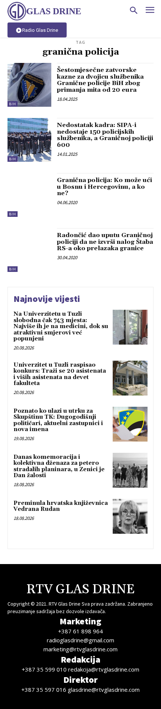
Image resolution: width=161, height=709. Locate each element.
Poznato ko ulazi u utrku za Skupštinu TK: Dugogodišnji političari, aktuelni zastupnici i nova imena (58, 420)
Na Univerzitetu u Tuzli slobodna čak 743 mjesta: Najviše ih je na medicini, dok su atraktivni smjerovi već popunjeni (60, 326)
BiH (12, 103)
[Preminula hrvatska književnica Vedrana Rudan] (130, 516)
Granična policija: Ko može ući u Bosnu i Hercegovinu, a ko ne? (104, 186)
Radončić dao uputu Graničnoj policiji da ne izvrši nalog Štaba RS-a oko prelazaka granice (105, 241)
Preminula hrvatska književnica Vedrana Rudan (60, 506)
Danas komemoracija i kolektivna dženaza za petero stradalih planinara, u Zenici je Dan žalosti (58, 466)
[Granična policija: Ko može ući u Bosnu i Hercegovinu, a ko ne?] (29, 195)
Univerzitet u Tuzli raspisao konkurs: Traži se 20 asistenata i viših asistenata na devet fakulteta (59, 374)
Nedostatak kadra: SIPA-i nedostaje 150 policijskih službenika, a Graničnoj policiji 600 (105, 135)
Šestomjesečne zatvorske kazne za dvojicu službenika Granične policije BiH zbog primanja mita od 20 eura (100, 80)
